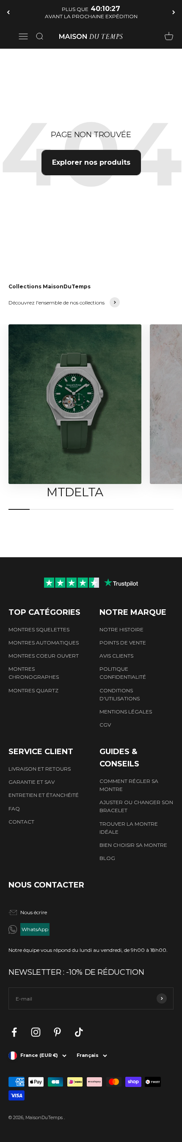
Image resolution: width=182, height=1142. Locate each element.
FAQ (14, 808)
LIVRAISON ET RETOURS (39, 769)
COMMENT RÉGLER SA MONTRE (128, 785)
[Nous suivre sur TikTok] (79, 1032)
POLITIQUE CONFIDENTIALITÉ (122, 673)
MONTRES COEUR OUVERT (43, 656)
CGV (105, 725)
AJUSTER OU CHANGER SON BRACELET (136, 806)
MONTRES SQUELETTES (38, 629)
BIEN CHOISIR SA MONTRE (133, 845)
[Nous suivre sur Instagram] (35, 1032)
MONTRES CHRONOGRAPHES (33, 673)
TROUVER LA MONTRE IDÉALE (128, 828)
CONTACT (21, 821)
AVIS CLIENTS (116, 656)
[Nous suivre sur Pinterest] (57, 1032)
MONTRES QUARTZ (33, 690)
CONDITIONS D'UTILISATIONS (119, 694)
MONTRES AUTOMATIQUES (43, 642)
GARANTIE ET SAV (31, 782)
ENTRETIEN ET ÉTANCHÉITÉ (43, 795)
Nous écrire (33, 912)
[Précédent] (8, 12)
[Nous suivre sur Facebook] (14, 1032)
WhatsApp (35, 929)
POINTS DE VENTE (122, 642)
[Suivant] (173, 12)
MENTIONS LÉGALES (125, 711)
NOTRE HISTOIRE (121, 629)
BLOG (107, 858)
